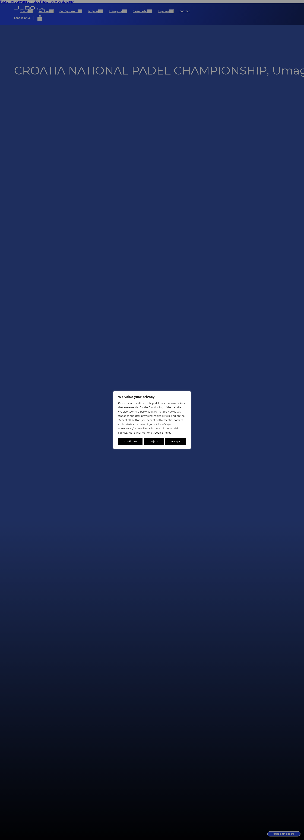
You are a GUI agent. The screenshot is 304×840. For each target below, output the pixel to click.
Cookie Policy (162, 432)
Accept (175, 441)
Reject (154, 441)
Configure (130, 441)
